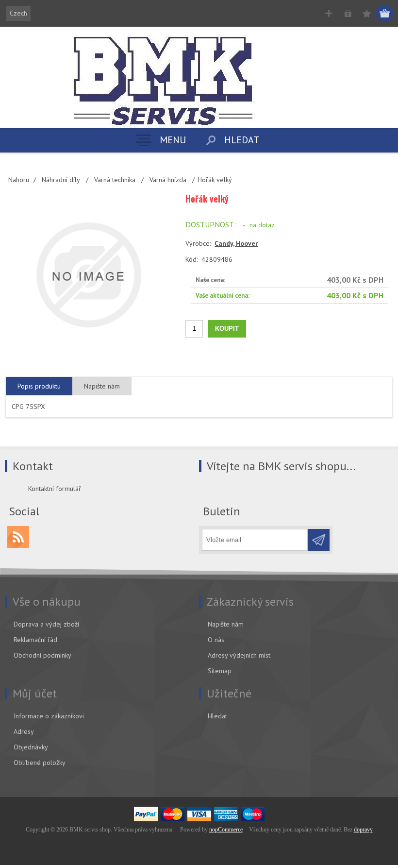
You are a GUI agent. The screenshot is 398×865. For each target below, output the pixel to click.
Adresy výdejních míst (239, 655)
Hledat (217, 716)
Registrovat (328, 13)
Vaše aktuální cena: (222, 295)
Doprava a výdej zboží (46, 624)
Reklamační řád (35, 639)
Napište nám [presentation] (102, 386)
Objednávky (31, 747)
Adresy (24, 731)
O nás (216, 639)
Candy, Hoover (236, 243)
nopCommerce (226, 829)
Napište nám (226, 624)
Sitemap (220, 670)
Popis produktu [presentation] (39, 386)
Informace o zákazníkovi (49, 716)
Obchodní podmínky (42, 655)
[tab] (39, 386)
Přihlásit (347, 13)
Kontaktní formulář (54, 488)
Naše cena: (210, 280)
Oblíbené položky (40, 762)
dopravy (363, 829)
